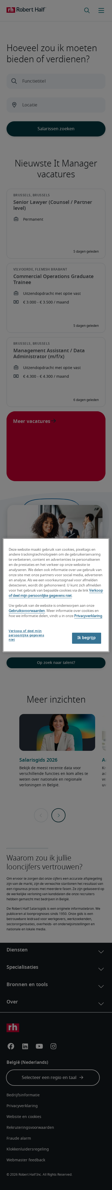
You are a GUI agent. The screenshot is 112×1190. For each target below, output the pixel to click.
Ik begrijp (86, 638)
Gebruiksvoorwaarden (27, 611)
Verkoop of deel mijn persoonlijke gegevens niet (26, 635)
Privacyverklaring (88, 616)
